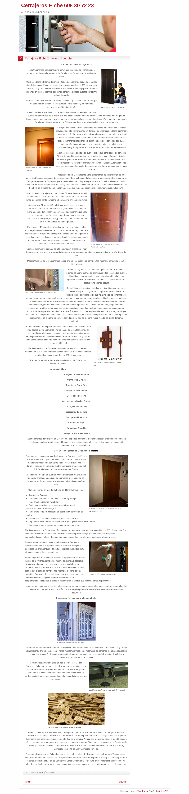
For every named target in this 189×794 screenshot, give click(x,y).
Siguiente (123, 782)
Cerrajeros (51, 772)
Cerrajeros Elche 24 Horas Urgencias (49, 58)
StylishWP (163, 791)
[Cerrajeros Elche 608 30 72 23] (67, 33)
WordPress (142, 791)
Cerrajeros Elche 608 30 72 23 (57, 5)
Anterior (28, 782)
